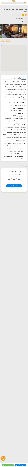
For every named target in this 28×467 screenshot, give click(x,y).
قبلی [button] (7, 40)
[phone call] (3, 2)
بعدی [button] (3, 40)
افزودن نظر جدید (14, 186)
